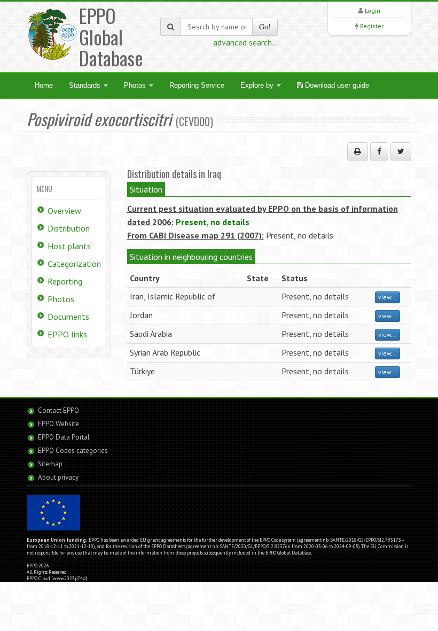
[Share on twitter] (400, 151)
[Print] (357, 151)
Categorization (74, 263)
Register (372, 26)
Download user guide (336, 85)
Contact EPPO (58, 410)
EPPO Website (58, 423)
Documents (68, 316)
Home (44, 85)
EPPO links (67, 334)
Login (372, 10)
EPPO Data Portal (64, 437)
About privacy (58, 477)
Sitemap (50, 463)
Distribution (69, 228)
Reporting (65, 281)
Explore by (258, 85)
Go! (265, 26)
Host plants (69, 246)
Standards (86, 85)
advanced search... (245, 42)
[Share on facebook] (379, 151)
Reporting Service (196, 85)
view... (387, 297)
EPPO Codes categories (73, 450)
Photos (136, 85)
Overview (64, 210)
